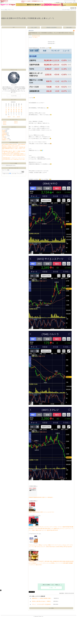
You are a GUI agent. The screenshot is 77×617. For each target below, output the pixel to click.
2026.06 (4, 124)
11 (11, 109)
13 (16, 109)
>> (59, 2)
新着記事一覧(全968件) (52, 27)
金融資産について (5, 139)
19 (13, 111)
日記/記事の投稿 (14, 142)
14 (18, 109)
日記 (6, 9)
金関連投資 (4, 134)
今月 (14, 116)
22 (21, 111)
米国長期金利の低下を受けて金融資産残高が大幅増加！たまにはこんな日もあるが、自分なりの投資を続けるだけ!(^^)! (13, 155)
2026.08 (4, 121)
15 (21, 109)
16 (6, 111)
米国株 (3, 131)
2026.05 (16, 121)
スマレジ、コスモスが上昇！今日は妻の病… (41, 604)
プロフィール (11, 9)
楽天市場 (74, 2)
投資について (4, 135)
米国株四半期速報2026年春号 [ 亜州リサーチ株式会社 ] (41, 497)
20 (16, 111)
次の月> (18, 116)
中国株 (3, 137)
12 (13, 109)
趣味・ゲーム (5, 2)
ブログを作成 (69, 2)
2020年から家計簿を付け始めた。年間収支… (42, 601)
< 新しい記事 (34, 27)
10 (8, 109)
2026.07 (4, 123)
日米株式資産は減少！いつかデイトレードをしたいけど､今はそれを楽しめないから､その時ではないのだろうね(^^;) (13, 159)
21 (18, 111)
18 (11, 111)
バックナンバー (14, 119)
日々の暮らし (4, 138)
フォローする (13, 95)
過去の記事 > (69, 27)
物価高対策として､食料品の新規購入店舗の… (42, 598)
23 (6, 113)
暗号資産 (4, 130)
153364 (72, 8)
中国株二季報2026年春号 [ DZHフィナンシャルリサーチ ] (41, 512)
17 (8, 111)
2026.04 (16, 123)
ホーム (2, 9)
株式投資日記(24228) (36, 35)
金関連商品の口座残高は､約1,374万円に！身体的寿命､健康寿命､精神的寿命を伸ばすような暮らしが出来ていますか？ (13, 148)
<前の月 (9, 116)
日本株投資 (4, 133)
